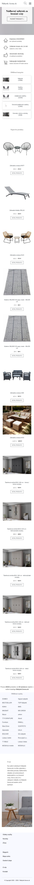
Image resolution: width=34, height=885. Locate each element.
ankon (20, 714)
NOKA (4, 706)
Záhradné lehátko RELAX (17, 210)
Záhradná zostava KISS (17, 437)
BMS (19, 706)
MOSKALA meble (8, 745)
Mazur (4, 714)
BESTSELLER (7, 703)
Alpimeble (5, 730)
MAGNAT (5, 710)
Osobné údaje (7, 860)
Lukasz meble (6, 738)
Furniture (5, 722)
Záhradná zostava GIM (17, 393)
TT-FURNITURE (7, 718)
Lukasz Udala (22, 741)
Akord (20, 718)
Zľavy (4, 843)
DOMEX (5, 699)
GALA (20, 730)
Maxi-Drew (5, 726)
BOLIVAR (5, 734)
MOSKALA (21, 745)
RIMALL (20, 722)
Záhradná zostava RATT (17, 165)
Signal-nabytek (23, 699)
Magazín (5, 852)
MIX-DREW (22, 710)
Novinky (5, 839)
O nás (5, 867)
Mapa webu (6, 856)
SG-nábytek (22, 734)
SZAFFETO (22, 726)
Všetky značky (7, 834)
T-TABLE (5, 741)
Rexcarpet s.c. (22, 738)
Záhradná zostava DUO (17, 255)
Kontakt (5, 871)
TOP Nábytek (22, 703)
